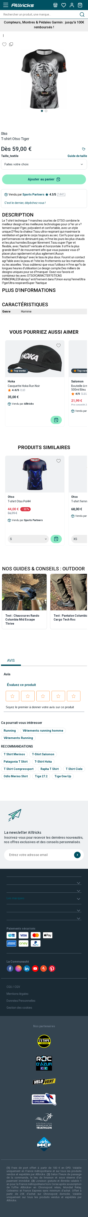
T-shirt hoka (43, 761)
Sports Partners (33, 194)
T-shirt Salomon (43, 754)
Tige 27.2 (41, 776)
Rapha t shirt (50, 769)
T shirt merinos (14, 754)
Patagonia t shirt (16, 761)
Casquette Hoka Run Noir (24, 386)
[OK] (77, 855)
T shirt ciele (74, 769)
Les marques (15, 898)
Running (10, 730)
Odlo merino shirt (16, 776)
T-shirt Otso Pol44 (19, 501)
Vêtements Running (18, 738)
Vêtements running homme (43, 730)
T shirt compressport (19, 769)
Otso (4, 133)
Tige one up (62, 776)
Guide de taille (77, 156)
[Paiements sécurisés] (30, 939)
